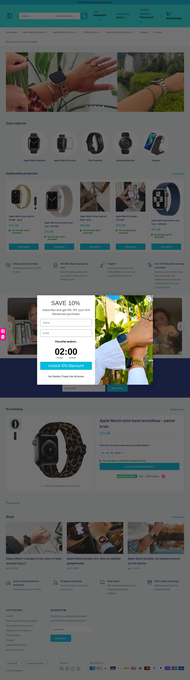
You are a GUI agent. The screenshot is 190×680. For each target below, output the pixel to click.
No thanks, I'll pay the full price (66, 376)
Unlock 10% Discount (66, 365)
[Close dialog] (149, 299)
